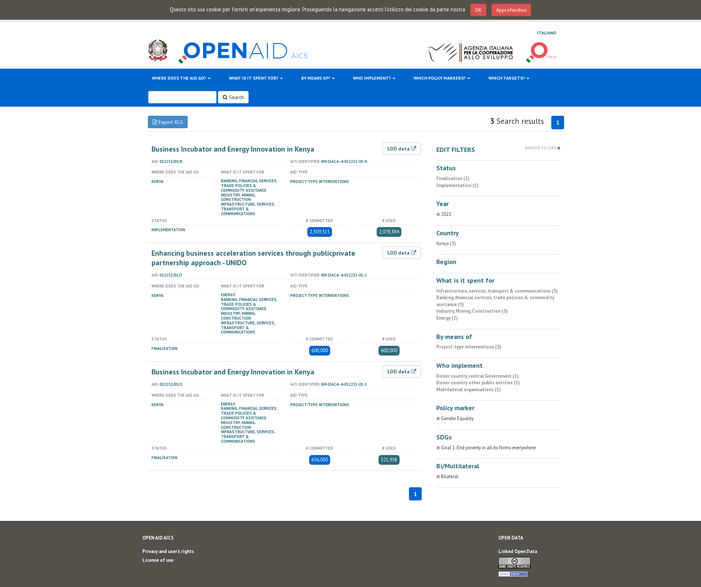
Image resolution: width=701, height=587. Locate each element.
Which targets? (507, 78)
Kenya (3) (446, 243)
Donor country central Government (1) (477, 376)
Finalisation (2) (453, 178)
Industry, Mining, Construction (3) (472, 311)
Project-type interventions (319, 181)
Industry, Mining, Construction (238, 197)
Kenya (158, 181)
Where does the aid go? (179, 78)
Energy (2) (447, 318)
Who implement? (372, 78)
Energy (228, 294)
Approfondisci (511, 10)
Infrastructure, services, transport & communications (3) (497, 291)
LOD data (399, 148)
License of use (157, 560)
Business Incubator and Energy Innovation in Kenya (233, 149)
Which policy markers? (440, 78)
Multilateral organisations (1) (468, 389)
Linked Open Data (517, 551)
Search (235, 97)
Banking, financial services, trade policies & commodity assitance (249, 185)
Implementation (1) (457, 185)
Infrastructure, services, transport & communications (248, 209)
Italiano (546, 32)
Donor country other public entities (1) (478, 383)
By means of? (316, 78)
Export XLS (170, 122)
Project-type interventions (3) (468, 347)
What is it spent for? (254, 78)
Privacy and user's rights (168, 551)
